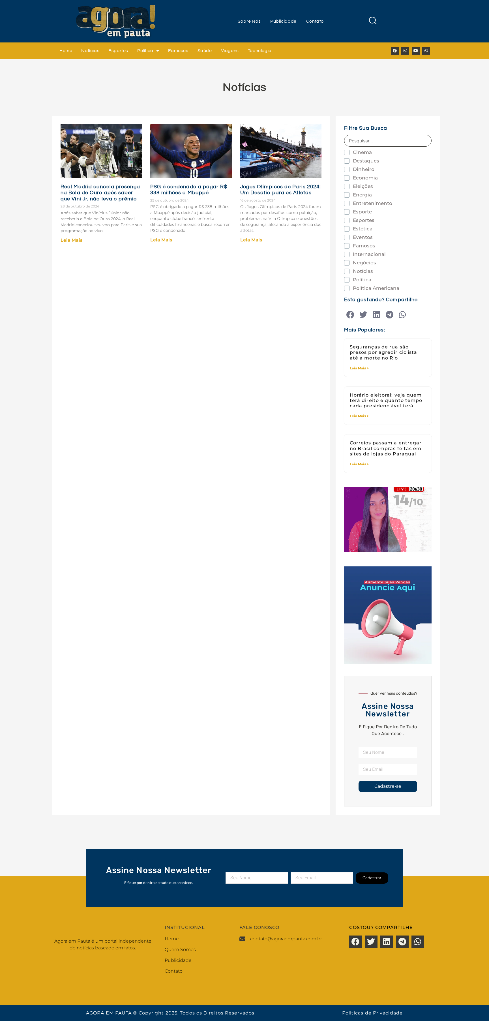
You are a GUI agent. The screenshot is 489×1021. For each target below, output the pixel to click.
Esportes (118, 50)
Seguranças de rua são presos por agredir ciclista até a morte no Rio (383, 352)
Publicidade (283, 21)
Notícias (90, 50)
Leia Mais (71, 240)
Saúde (205, 50)
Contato (315, 21)
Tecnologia (260, 50)
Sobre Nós (249, 21)
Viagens (230, 50)
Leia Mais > (359, 368)
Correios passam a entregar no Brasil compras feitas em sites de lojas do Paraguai (386, 448)
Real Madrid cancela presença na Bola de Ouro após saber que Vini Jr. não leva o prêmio (100, 193)
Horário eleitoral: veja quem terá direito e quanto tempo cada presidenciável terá (386, 400)
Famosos (178, 50)
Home (65, 50)
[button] (350, 315)
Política (145, 50)
